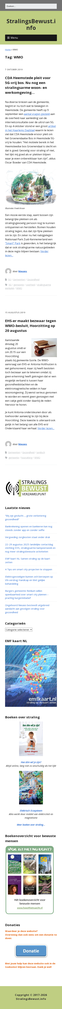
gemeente (19, 284)
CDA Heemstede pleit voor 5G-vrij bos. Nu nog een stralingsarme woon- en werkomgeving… (28, 85)
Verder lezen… (46, 428)
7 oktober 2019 (14, 69)
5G (9, 279)
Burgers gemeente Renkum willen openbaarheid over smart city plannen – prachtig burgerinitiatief (26, 594)
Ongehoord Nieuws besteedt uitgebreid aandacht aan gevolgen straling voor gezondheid (27, 609)
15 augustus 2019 (15, 312)
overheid (30, 284)
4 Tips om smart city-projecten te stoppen (28, 569)
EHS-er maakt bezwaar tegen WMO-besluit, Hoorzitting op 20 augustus (30, 325)
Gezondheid (33, 279)
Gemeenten (19, 279)
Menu (14, 37)
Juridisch (41, 452)
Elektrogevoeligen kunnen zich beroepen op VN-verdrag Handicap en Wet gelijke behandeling (29, 580)
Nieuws (22, 271)
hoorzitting (26, 457)
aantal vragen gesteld (37, 114)
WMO (19, 288)
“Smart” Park (12, 243)
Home (8, 49)
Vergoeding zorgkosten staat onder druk (27, 537)
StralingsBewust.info (31, 24)
